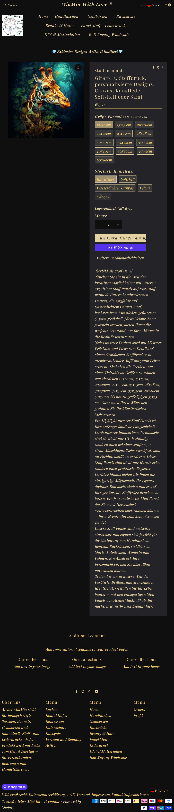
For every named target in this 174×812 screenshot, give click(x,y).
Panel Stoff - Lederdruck (104, 25)
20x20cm (144, 124)
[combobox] (29, 5)
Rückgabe (54, 733)
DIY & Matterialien (63, 34)
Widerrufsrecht (14, 794)
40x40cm (104, 151)
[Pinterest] (89, 691)
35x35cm (145, 142)
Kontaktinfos (56, 715)
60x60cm (104, 159)
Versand (83, 794)
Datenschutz (56, 727)
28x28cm (144, 133)
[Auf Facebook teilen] (154, 67)
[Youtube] (96, 691)
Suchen (52, 709)
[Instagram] (83, 691)
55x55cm (145, 151)
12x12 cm (104, 124)
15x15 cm (124, 124)
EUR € (156, 5)
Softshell (128, 179)
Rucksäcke (125, 16)
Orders (139, 709)
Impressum (55, 721)
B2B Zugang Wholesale (109, 34)
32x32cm (125, 142)
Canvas (103, 196)
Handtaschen (67, 16)
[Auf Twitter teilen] (158, 67)
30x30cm (104, 142)
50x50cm (125, 151)
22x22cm (104, 133)
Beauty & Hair (59, 25)
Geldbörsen (98, 16)
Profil (138, 715)
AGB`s (51, 745)
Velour (145, 187)
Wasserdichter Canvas (115, 187)
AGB (71, 794)
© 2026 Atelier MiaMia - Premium (30, 801)
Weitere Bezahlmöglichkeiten (120, 257)
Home (44, 16)
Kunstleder (106, 179)
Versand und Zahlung (63, 739)
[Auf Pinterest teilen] (162, 67)
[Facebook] (76, 691)
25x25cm (124, 133)
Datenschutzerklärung (47, 794)
